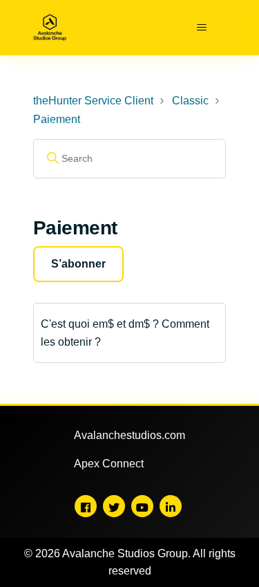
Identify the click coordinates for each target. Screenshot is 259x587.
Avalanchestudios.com (129, 435)
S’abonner (78, 264)
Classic (190, 100)
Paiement (56, 119)
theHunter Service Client (93, 100)
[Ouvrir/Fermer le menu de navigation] (201, 28)
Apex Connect (109, 463)
